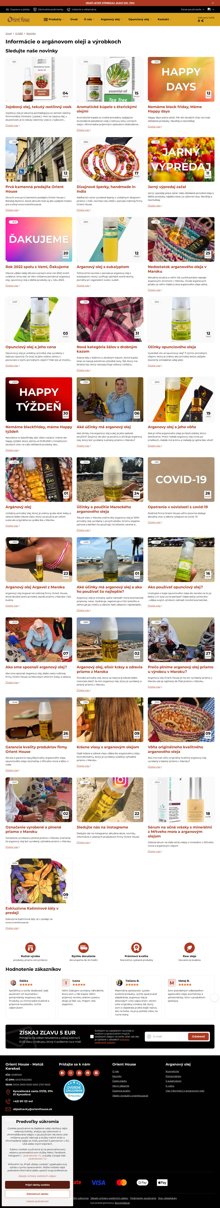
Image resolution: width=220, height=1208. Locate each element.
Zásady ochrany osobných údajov (109, 1198)
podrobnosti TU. (32, 1155)
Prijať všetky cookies (37, 1184)
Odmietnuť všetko (37, 1193)
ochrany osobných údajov (112, 1041)
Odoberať (198, 1036)
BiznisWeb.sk (122, 1202)
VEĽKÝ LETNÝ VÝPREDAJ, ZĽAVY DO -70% (110, 2)
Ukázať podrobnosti (37, 1201)
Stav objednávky (167, 1198)
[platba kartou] (110, 1182)
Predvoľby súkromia (77, 1198)
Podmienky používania (143, 1198)
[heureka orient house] (74, 1099)
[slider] (26, 984)
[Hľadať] (183, 19)
